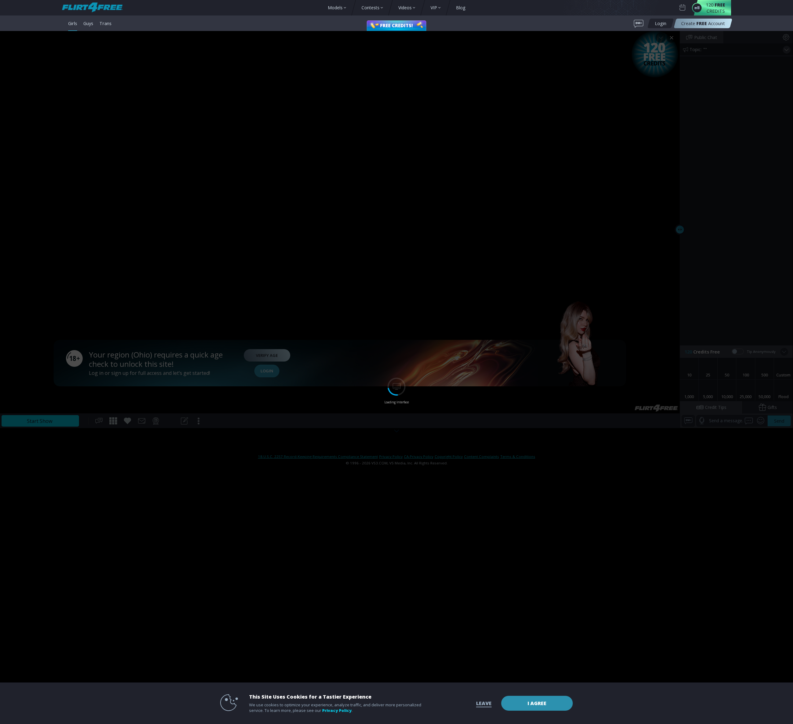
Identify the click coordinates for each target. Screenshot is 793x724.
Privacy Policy (337, 710)
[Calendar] (682, 7)
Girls (72, 23)
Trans (105, 23)
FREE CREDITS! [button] (396, 25)
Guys (88, 23)
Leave (484, 703)
